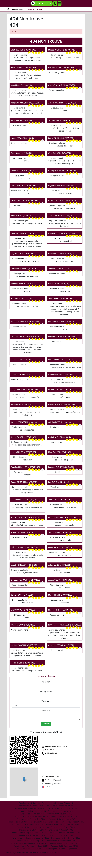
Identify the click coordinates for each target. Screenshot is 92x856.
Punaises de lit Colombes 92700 (64, 846)
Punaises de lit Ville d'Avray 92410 (30, 840)
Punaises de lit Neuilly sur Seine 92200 (31, 816)
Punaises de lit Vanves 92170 (32, 814)
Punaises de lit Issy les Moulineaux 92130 (32, 808)
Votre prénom (46, 691)
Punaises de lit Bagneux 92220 (63, 816)
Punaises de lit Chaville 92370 (32, 835)
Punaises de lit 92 (51, 777)
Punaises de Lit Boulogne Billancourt (57, 803)
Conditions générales (68, 849)
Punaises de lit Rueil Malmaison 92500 (65, 843)
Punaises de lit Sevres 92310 (63, 827)
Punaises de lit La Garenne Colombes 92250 (27, 822)
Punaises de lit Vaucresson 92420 (61, 840)
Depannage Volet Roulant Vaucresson (22, 852)
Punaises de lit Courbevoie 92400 (65, 838)
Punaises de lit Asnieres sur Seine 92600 (31, 846)
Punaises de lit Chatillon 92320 (32, 830)
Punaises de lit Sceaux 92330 (60, 830)
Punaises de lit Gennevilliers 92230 (32, 819)
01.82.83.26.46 (43, 3)
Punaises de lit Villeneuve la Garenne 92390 (30, 838)
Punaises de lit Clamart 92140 (64, 808)
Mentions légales (50, 849)
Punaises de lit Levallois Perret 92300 (33, 827)
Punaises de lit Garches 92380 (60, 835)
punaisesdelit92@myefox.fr (56, 746)
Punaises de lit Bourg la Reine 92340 (27, 832)
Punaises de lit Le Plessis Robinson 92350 (63, 832)
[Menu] (59, 3)
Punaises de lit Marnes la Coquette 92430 (28, 843)
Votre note (46, 701)
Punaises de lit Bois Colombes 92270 (28, 824)
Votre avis (46, 711)
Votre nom (46, 682)
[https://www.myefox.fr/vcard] (24, 750)
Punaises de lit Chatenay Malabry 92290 (63, 824)
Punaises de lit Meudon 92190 (59, 814)
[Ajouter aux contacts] (55, 3)
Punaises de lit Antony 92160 (60, 811)
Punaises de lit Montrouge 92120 (59, 806)
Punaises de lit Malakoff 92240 (62, 819)
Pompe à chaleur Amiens (50, 852)
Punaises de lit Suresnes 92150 (33, 811)
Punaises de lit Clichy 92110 (31, 806)
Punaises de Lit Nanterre (29, 803)
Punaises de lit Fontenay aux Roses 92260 (66, 822)
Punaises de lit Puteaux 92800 (28, 849)
